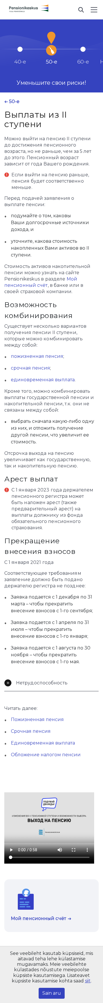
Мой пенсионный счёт (38, 918)
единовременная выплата (43, 379)
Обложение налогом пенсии (46, 754)
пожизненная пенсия (37, 356)
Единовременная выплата (43, 743)
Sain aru (51, 993)
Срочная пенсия (31, 731)
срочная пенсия (30, 368)
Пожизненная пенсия (37, 719)
